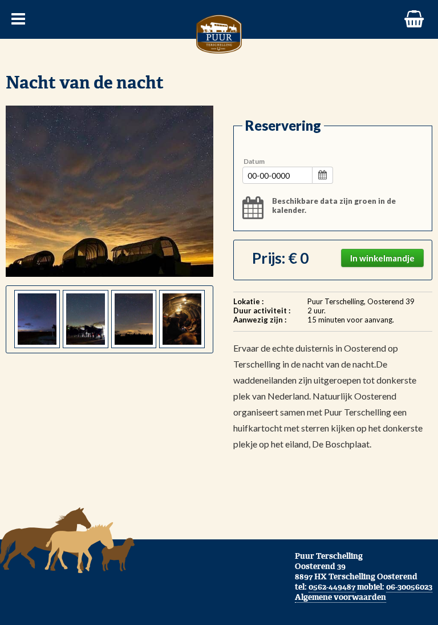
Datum (254, 161)
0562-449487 (332, 587)
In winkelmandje (382, 258)
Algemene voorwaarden (340, 597)
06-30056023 (409, 587)
